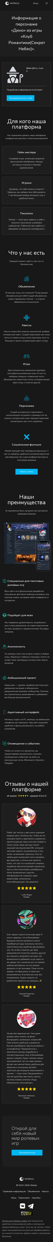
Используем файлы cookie (14, 1221)
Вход (35, 3)
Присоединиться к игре (20, 98)
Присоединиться (27, 1152)
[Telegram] (30, 1206)
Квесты (45, 1191)
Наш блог (36, 1197)
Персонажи (24, 1197)
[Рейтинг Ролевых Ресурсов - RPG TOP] (26, 1214)
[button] (46, 3)
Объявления (34, 1191)
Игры (13, 1197)
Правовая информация (14, 1191)
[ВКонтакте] (22, 1206)
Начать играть (26, 471)
